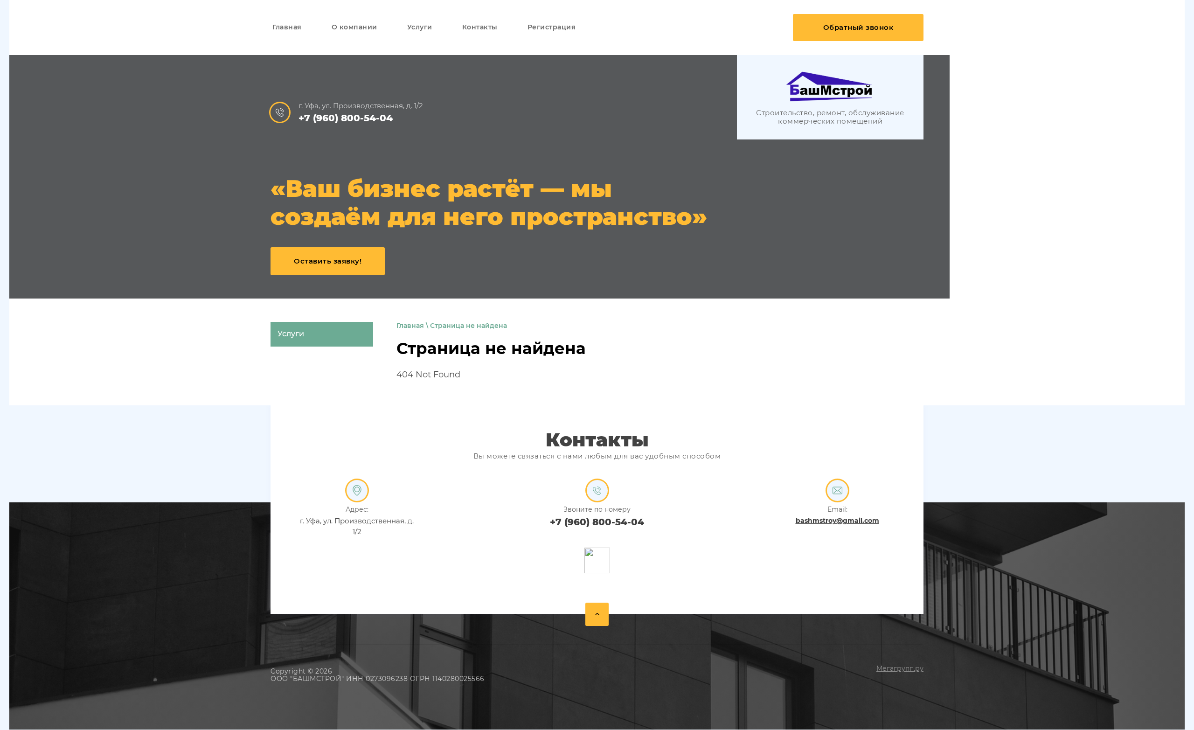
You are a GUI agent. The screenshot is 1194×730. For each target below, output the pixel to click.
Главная (410, 325)
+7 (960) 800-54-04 (345, 118)
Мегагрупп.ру (899, 668)
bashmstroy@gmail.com (837, 520)
